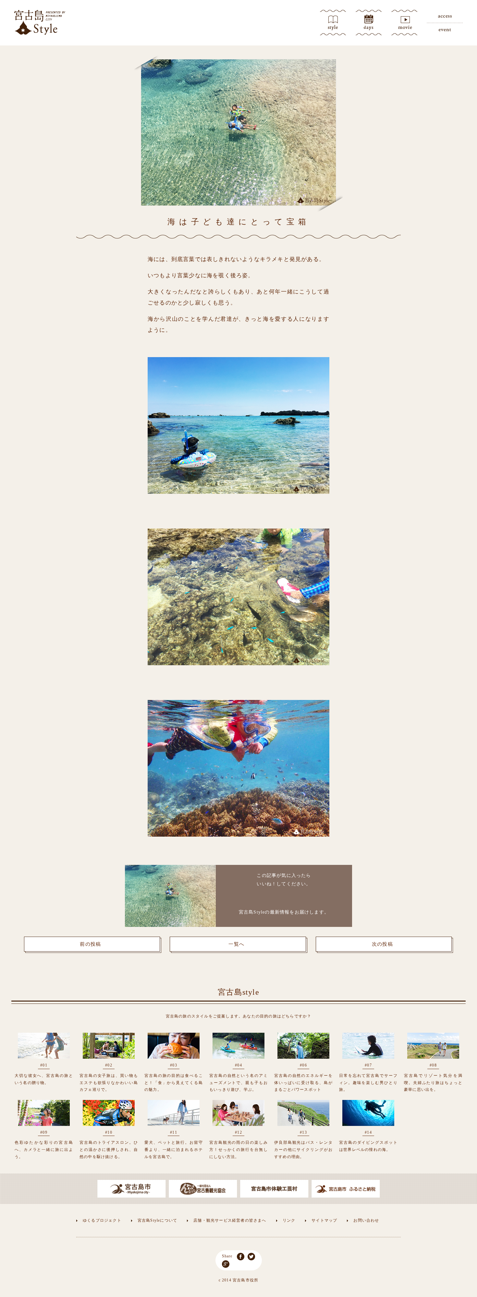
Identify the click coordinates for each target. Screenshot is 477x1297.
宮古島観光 (40, 22)
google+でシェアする (225, 1264)
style (333, 23)
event (445, 29)
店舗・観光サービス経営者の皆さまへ (229, 1220)
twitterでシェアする (251, 1256)
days (369, 23)
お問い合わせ (366, 1220)
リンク (289, 1220)
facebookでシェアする (240, 1256)
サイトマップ (324, 1220)
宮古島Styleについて (157, 1220)
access (445, 16)
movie (404, 23)
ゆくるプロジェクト (102, 1220)
